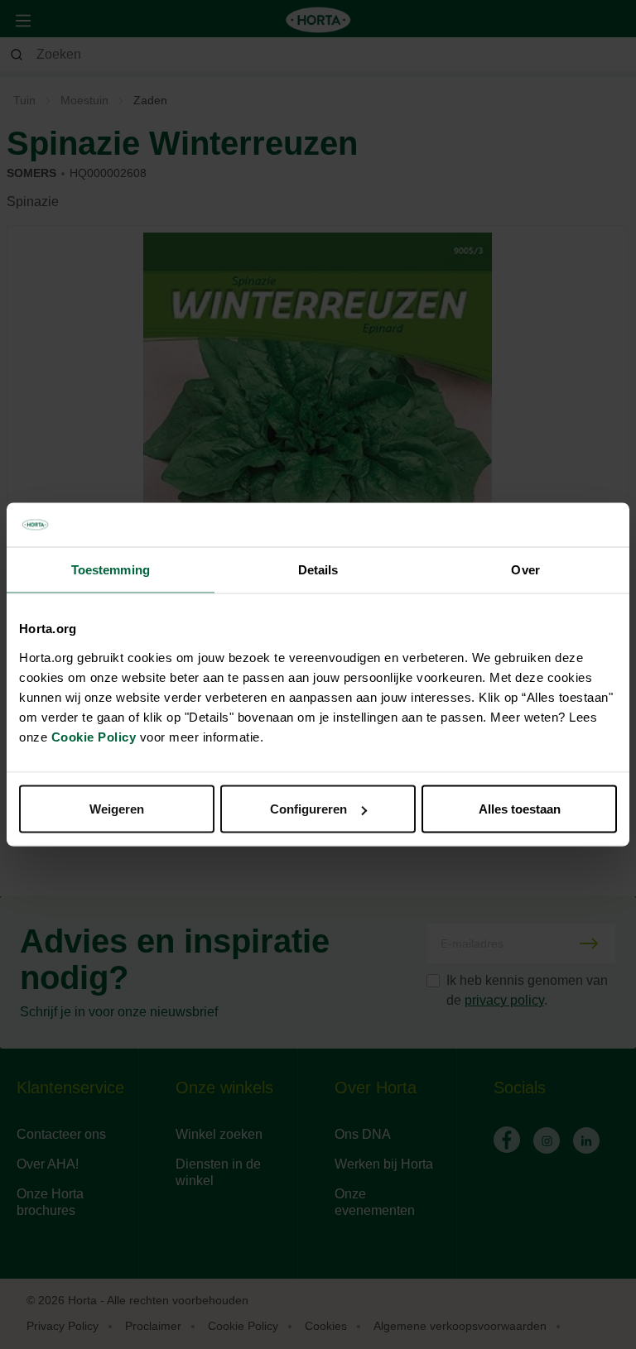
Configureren (308, 809)
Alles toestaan (520, 809)
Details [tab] (318, 569)
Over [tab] (525, 569)
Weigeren (116, 809)
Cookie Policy (94, 737)
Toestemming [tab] (110, 569)
